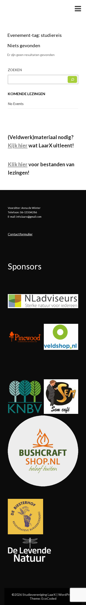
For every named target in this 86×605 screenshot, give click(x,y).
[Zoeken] (72, 79)
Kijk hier (18, 145)
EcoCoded (49, 598)
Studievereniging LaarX (32, 8)
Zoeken (15, 70)
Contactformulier (20, 234)
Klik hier (18, 164)
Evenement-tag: (34, 35)
